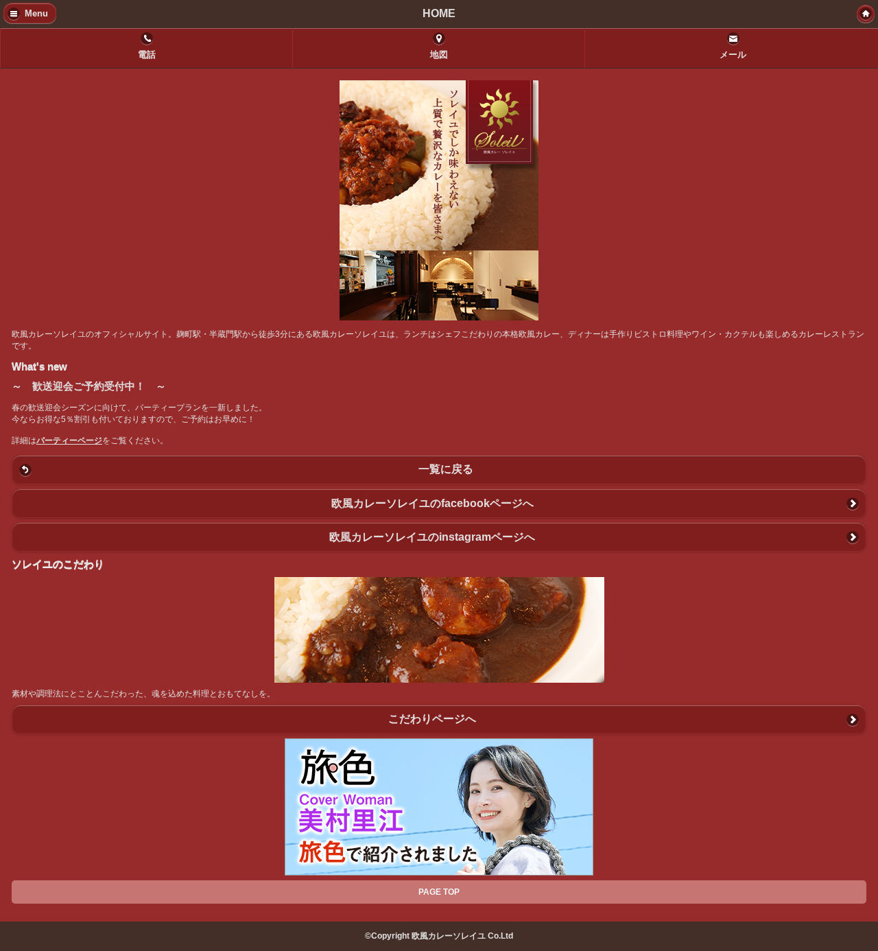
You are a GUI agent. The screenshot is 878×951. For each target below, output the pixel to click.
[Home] (866, 14)
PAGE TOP (439, 892)
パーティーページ (69, 440)
